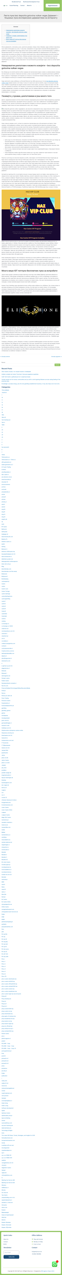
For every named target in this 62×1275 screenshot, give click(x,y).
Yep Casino (4, 1195)
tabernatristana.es (6, 1128)
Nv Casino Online (6, 901)
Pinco (3, 959)
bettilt (3, 544)
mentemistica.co (6, 834)
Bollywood (4, 574)
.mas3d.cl (4, 392)
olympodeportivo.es (7, 904)
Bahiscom (4, 529)
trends (3, 1143)
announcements (6, 484)
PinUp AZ (4, 996)
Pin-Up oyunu (5, 949)
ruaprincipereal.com (7, 1093)
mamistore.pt (5, 819)
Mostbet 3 (4, 857)
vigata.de (4, 1172)
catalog (3, 621)
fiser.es (3, 693)
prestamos (4, 1068)
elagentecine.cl (6, 668)
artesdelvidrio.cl (6, 492)
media (3, 829)
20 (2, 429)
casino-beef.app (6, 593)
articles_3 (4, 501)
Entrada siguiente (56, 356)
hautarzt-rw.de (5, 725)
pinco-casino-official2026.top (9, 984)
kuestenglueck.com (7, 782)
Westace (4, 1185)
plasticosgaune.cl (6, 1038)
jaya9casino (5, 752)
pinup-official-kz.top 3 (7, 1028)
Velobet (3, 1170)
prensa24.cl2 (5, 1060)
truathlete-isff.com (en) (8, 1145)
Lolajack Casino (6, 815)
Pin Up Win (4, 934)
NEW (3, 882)
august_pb (4, 519)
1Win (3, 414)
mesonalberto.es (6, 839)
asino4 (3, 506)
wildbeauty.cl (5, 1187)
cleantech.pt (5, 636)
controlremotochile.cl (7, 648)
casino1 (3, 601)
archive (3, 487)
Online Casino (5, 906)
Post (3, 1053)
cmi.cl (3, 638)
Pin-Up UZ (4, 951)
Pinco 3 (4, 966)
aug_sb (3, 516)
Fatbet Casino (5, 680)
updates (4, 1160)
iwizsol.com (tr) (6, 747)
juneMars (4, 770)
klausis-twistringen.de (7, 777)
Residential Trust (16, 2)
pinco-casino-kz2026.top (8, 981)
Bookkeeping (5, 579)
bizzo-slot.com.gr (6, 564)
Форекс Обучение (6, 1227)
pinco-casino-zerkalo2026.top (9, 986)
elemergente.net (6, 675)
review (3, 1090)
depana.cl (4, 656)
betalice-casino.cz (6, 541)
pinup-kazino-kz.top (7, 1021)
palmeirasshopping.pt (7, 921)
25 (2, 437)
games (3, 713)
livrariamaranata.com (7, 805)
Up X (3, 1152)
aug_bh (3, 509)
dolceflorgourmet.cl (7, 658)
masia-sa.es (5, 825)
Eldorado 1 (4, 673)
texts (3, 1133)
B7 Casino (4, 526)
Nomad (3, 897)
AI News (4, 469)
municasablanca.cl (6, 869)
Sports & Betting (6, 1118)
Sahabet (4, 1098)
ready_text (4, 1080)
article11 (4, 497)
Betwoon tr (4, 549)
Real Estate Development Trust (31, 2)
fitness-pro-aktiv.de (7, 695)
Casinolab (4, 616)
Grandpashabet (6, 718)
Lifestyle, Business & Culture (9, 800)
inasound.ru (5, 738)
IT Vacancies (5, 742)
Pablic (3, 914)
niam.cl (3, 892)
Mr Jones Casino (6, 862)
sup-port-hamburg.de (7, 1125)
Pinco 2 (3, 964)
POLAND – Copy (6, 1043)
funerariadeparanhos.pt (8, 705)
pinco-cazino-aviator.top (8, 988)
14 (2, 405)
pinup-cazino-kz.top (7, 1011)
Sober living (5, 1103)
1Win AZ (4, 417)
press (3, 1065)
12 (2, 402)
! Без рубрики (5, 390)
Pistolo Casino (5, 1033)
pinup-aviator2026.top (7, 1008)
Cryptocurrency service (8, 651)
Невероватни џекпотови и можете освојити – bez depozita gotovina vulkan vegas (16, 32)
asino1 (3, 504)
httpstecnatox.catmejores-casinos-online (12, 730)
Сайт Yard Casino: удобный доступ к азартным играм (16, 376)
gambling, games (6, 710)
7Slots (3, 454)
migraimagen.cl (6, 844)
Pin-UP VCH (5, 954)
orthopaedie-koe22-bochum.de (10, 911)
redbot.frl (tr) (5, 1083)
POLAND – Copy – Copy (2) (9, 1048)
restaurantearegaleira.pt (8, 1088)
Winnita (3, 1190)
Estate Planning (14, 5)
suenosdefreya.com (7, 1123)
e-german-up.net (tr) (7, 665)
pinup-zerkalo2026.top (7, 1031)
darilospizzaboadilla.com (8, 653)
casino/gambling (6, 598)
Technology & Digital (7, 1130)
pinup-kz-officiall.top (7, 1026)
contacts (4, 646)
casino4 (4, 608)
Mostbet (4, 852)
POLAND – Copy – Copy (8, 1046)
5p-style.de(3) (5, 447)
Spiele (3, 1110)
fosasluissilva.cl (6, 703)
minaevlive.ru (5, 847)
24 (2, 434)
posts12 (4, 1056)
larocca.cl (4, 787)
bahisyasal (4, 531)
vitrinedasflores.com (7, 1175)
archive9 (4, 489)
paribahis (4, 924)
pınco (3, 1036)
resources (4, 1085)
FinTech (4, 690)
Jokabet (4, 765)
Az (2, 521)
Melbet (3, 832)
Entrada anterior (5, 356)
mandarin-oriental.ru (7, 822)
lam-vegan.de (5, 785)
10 (2, 397)
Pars (3, 929)
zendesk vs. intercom (7, 1202)
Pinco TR (4, 976)
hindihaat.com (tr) (6, 728)
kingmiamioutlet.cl (6, 775)
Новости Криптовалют (8, 1215)
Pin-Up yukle (5, 956)
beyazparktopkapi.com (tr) (8, 554)
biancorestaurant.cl (7, 556)
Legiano (4, 790)
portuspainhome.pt (6, 1051)
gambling (4, 708)
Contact (22, 5)
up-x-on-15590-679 (7, 1157)
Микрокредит (5, 1212)
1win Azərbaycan (6, 420)
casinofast (4, 613)
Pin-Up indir (5, 944)
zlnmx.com (4, 1207)
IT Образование (6, 745)
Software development (7, 1108)
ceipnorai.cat (5, 628)
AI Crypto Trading (6, 467)
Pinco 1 (3, 961)
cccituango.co (5, 623)
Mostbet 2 (4, 854)
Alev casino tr (5, 474)
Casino (3, 583)
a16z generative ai (6, 462)
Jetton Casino (5, 760)
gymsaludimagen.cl (7, 723)
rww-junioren (5, 1095)
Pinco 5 (3, 971)
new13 (3, 884)
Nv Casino (4, 899)
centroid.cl (4, 633)
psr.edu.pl (4, 1070)
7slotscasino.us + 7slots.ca (9, 459)
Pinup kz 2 (4, 1006)
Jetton (3, 755)
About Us (29, 5)
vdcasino (4, 1165)
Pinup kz (4, 1001)
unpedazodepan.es (6, 1150)
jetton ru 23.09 (5, 762)
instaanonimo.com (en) (8, 740)
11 (2, 400)
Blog (3, 566)
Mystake (4, 877)
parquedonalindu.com (7, 926)
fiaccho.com (5, 685)
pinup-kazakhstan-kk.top (8, 1018)
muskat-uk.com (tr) (7, 874)
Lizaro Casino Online (7, 810)
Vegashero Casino (6, 1167)
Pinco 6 (4, 974)
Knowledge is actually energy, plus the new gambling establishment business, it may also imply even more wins (30, 383)
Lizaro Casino (5, 807)
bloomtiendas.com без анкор (9, 571)
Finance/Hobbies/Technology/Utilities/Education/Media (16, 688)
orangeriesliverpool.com (8, 909)
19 (2, 412)
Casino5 (4, 611)
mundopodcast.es (6, 867)
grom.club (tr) (5, 720)
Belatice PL (5, 539)
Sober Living (5, 1105)
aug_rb (3, 514)
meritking (4, 837)
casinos (4, 618)
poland (3, 1041)
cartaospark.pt (5, 581)
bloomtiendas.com (6, 569)
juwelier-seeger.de (6, 772)
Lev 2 (3, 795)
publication (4, 1075)
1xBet (3, 424)
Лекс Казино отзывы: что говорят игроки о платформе (16, 371)
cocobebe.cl (5, 641)
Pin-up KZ (4, 946)
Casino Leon (5, 588)
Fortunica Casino (6, 700)
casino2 (4, 603)
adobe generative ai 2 (7, 464)
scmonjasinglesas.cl (7, 1100)
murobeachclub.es (6, 872)
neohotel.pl (4, 879)
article (3, 494)
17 (2, 410)
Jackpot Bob (5, 750)
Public (3, 1073)
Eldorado (4, 670)
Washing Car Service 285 (8, 1180)
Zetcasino (4, 1205)
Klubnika (4, 780)
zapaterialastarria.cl (7, 1200)
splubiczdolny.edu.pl (7, 1115)
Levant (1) (4, 797)
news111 (4, 889)
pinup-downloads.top (7, 1013)
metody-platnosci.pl (7, 842)
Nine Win (4, 894)
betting (3, 546)
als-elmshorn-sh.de (7, 477)
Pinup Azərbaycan (6, 998)
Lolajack (4, 812)
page (3, 916)
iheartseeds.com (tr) (7, 735)
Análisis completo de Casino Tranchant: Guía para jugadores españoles (20, 374)
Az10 (3, 524)
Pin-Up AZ (4, 939)
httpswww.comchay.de (8, 733)
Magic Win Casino (6, 817)
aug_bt (3, 511)
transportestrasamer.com (8, 1140)
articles (3, 499)
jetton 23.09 (5, 757)
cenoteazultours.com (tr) (8, 631)
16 (2, 407)
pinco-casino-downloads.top (9, 979)
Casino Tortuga (6, 591)
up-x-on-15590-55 (6, 1155)
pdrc (3, 931)
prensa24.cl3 (5, 1063)
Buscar (3, 362)
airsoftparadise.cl (6, 472)
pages (3, 919)
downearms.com (6, 660)
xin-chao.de (5, 1192)
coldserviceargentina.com (8, 643)
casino (3, 586)
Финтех (3, 1219)
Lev (3, 792)
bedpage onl (5, 534)
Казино (3, 1210)
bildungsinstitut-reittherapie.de (10, 561)
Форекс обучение (6, 1224)
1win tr (3, 422)
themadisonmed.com (7, 1138)
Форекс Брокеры (6, 1222)
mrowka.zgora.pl (6, 864)
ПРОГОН (4, 1217)
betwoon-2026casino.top (8, 551)
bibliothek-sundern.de (7, 559)
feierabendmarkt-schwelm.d (9, 683)
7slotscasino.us (6, 457)
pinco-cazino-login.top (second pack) (11, 993)
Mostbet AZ (5, 859)
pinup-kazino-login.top (7, 1023)
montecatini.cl (5, 849)
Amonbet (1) (5, 482)
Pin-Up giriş (5, 941)
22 (2, 432)
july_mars (4, 767)
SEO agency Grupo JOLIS (47, 1271)
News (3, 887)
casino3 (4, 606)
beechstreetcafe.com (7, 536)
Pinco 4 (4, 969)
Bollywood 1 (5, 576)
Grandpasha (5, 715)
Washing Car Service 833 (8, 1182)
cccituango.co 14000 (7, 626)
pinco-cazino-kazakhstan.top (9, 991)
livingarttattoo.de (6, 802)
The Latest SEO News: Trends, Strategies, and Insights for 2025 (18, 1135)
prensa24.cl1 (5, 1058)
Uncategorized (5, 1147)
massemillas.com (6, 827)
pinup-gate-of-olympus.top (9, 1016)
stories (3, 1120)
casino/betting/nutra (7, 596)
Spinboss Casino (6, 1113)
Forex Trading (5, 698)
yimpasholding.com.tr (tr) (8, 1197)
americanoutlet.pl (6, 479)
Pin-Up (3, 936)
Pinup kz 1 (4, 1003)
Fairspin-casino (6, 678)
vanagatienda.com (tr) (7, 1162)
